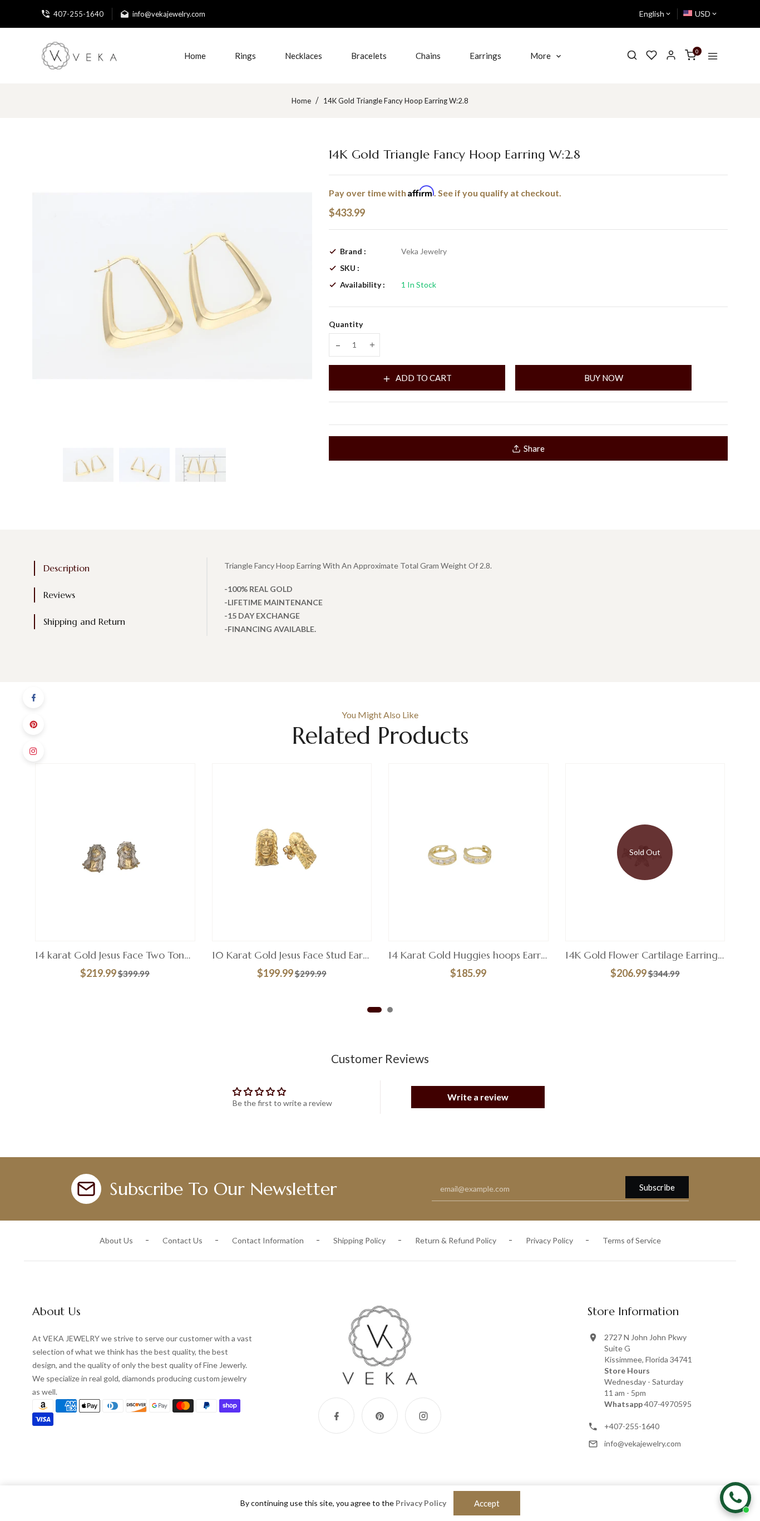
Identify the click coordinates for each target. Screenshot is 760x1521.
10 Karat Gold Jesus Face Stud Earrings (292, 955)
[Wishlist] (651, 55)
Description (66, 568)
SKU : (349, 268)
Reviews (59, 594)
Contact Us (182, 1240)
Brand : (353, 251)
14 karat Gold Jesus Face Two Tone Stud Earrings (115, 955)
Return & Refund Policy (455, 1240)
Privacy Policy (549, 1240)
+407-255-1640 (631, 1426)
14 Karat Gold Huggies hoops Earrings (468, 955)
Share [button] (534, 448)
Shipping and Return (84, 621)
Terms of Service (632, 1240)
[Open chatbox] (735, 1497)
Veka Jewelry (424, 251)
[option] (88, 464)
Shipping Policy (359, 1240)
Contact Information (268, 1240)
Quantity (346, 324)
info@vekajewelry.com (642, 1443)
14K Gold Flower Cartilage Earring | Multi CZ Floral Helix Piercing (645, 955)
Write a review (478, 1097)
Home (301, 100)
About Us (116, 1240)
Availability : (362, 284)
